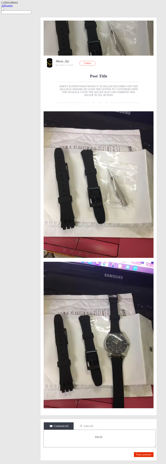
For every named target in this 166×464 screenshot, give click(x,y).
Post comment (143, 454)
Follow (87, 63)
